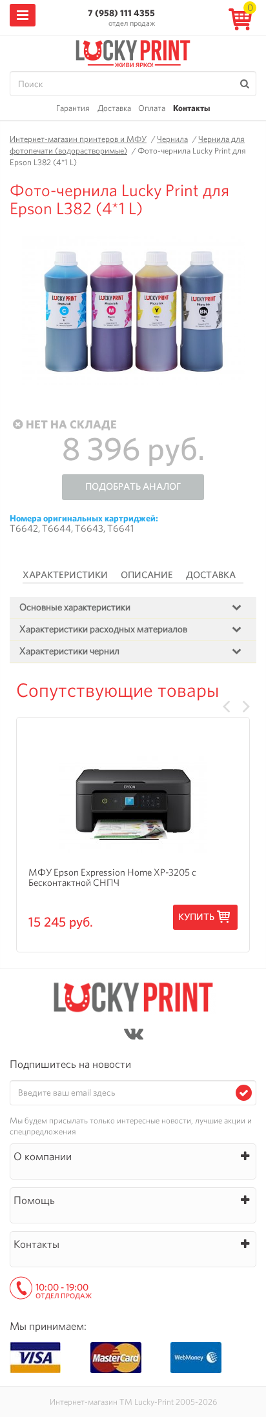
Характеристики (65, 574)
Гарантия (73, 108)
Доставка (114, 108)
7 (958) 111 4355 (121, 13)
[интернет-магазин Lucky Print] (133, 51)
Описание (147, 574)
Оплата (151, 108)
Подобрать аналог (133, 486)
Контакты (191, 108)
